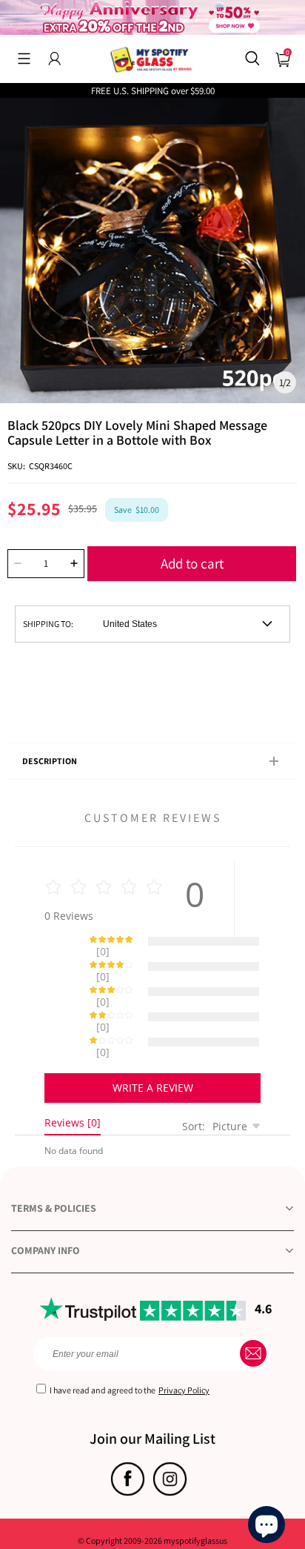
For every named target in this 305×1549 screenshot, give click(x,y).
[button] (24, 58)
